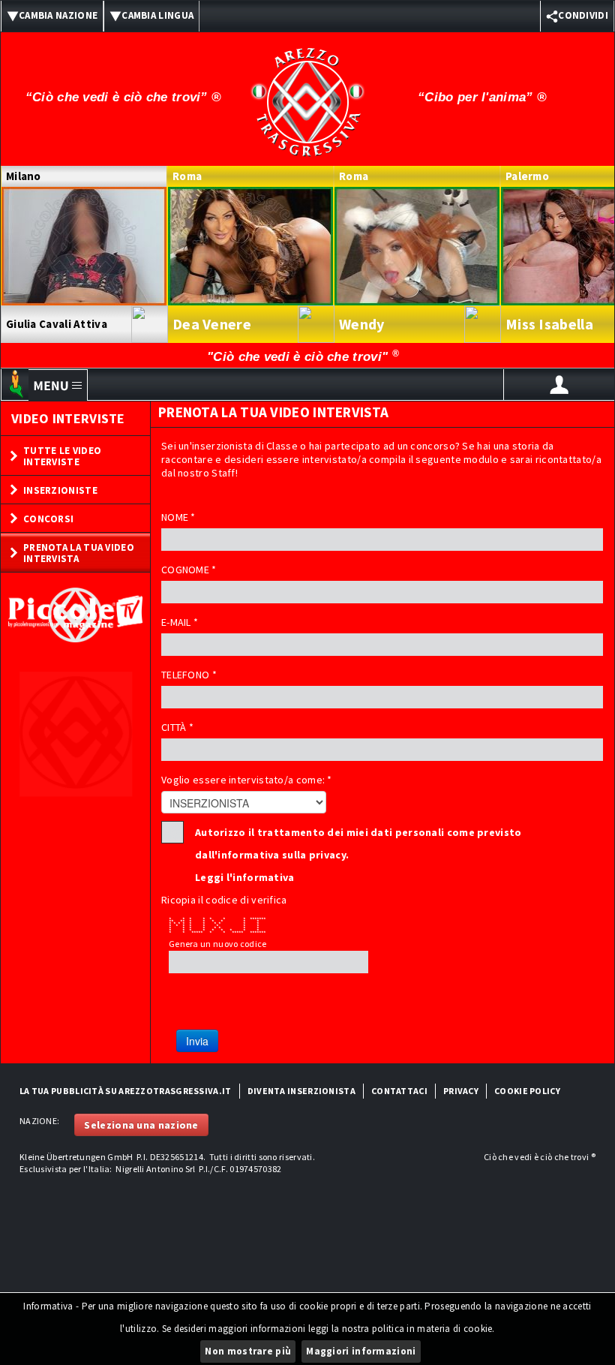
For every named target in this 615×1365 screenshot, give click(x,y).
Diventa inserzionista (302, 1090)
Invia (197, 1040)
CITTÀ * (177, 727)
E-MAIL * (179, 622)
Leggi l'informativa (245, 877)
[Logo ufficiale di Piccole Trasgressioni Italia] (307, 92)
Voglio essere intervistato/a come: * (246, 779)
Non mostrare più (248, 1351)
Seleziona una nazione (141, 1125)
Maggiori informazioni (361, 1351)
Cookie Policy (527, 1090)
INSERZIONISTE (60, 490)
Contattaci (399, 1090)
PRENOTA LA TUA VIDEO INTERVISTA (78, 553)
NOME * (178, 517)
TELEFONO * (189, 674)
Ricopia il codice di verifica (224, 899)
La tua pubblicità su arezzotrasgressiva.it (126, 1090)
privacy (460, 1090)
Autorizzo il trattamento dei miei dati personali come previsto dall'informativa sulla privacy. (358, 834)
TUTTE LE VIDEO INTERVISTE (62, 456)
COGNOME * (189, 569)
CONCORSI (48, 519)
